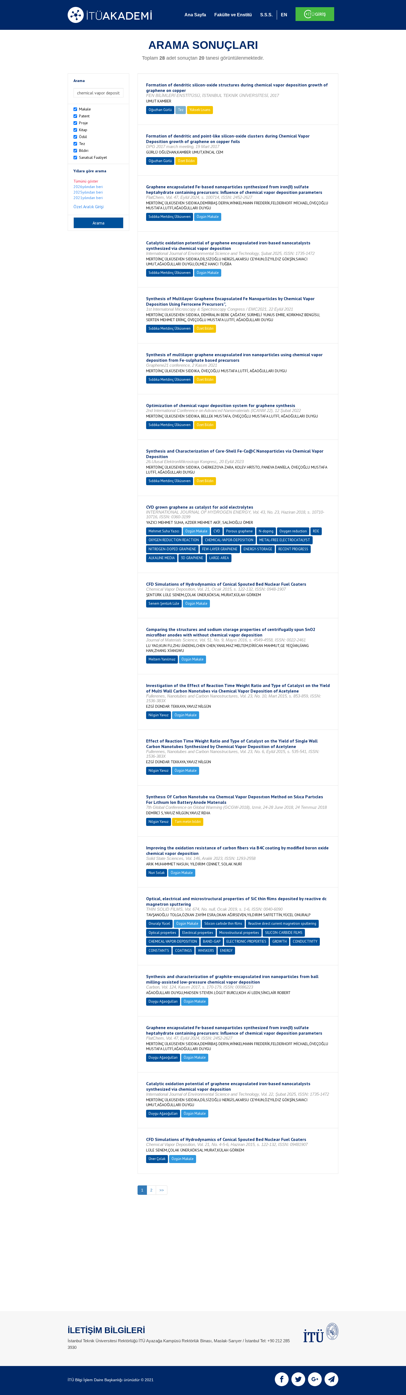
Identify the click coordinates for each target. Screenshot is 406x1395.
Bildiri (83, 150)
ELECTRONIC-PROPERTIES (246, 941)
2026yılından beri (88, 186)
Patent (84, 115)
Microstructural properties (239, 932)
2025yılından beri (88, 192)
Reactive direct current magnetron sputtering (282, 923)
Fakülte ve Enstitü (233, 14)
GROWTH (279, 941)
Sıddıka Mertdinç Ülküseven (170, 216)
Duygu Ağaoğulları (163, 1001)
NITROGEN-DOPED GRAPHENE (172, 549)
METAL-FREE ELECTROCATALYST (284, 540)
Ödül (83, 136)
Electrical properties (197, 932)
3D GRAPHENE (192, 558)
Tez (82, 143)
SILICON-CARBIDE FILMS (283, 932)
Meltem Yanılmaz (162, 659)
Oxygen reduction (293, 531)
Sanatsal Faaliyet (93, 157)
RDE (316, 531)
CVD (216, 531)
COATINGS (183, 950)
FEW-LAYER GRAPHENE (220, 549)
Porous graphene (239, 531)
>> (161, 1190)
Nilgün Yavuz (158, 715)
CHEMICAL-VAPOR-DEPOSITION (229, 540)
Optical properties (162, 932)
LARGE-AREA (219, 558)
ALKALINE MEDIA (162, 558)
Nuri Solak (157, 872)
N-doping (266, 531)
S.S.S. (266, 14)
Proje (83, 122)
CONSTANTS (159, 950)
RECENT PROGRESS (293, 549)
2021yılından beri (88, 197)
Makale (85, 109)
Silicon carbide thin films (223, 923)
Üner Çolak (157, 1158)
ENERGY (226, 950)
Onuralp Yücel (159, 923)
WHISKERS (206, 950)
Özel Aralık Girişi (88, 206)
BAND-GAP (211, 941)
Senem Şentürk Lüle (164, 603)
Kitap (83, 129)
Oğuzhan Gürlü (160, 109)
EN (284, 14)
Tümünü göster (85, 181)
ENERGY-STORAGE (258, 549)
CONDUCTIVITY (305, 941)
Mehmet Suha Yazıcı (164, 531)
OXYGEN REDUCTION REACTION (174, 540)
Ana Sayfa (195, 14)
